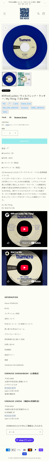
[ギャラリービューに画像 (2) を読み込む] (24, 79)
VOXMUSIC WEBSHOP (20, 458)
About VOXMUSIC (11, 303)
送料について (10, 318)
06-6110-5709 (10, 415)
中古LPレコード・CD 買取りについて (19, 324)
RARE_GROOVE (37, 107)
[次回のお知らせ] (44, 2)
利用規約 (8, 349)
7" (9, 103)
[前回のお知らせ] (4, 2)
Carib (15, 103)
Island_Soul (26, 103)
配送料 (7, 125)
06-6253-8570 (10, 387)
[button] (4, 13)
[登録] (40, 432)
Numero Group (20, 117)
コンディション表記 (12, 313)
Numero (24, 107)
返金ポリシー (10, 355)
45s (4, 103)
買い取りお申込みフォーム (14, 329)
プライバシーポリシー (13, 334)
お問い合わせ (10, 344)
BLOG (7, 308)
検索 (6, 360)
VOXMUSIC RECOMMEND (14, 365)
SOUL (5, 112)
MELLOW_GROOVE (10, 107)
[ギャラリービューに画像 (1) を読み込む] (9, 79)
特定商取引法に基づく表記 (14, 339)
